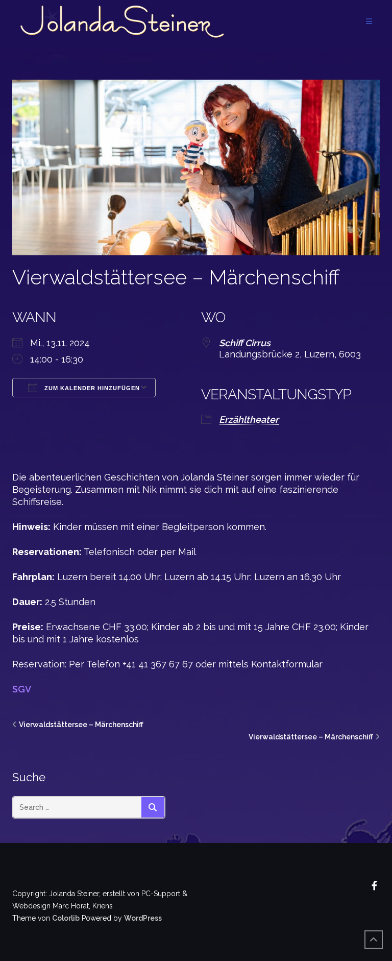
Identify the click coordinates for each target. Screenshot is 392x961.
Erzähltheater (249, 419)
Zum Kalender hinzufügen (91, 388)
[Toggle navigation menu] (369, 21)
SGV (21, 689)
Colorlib (66, 918)
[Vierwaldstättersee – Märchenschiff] (196, 167)
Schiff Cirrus (245, 343)
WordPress (143, 918)
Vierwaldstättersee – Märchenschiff (176, 277)
